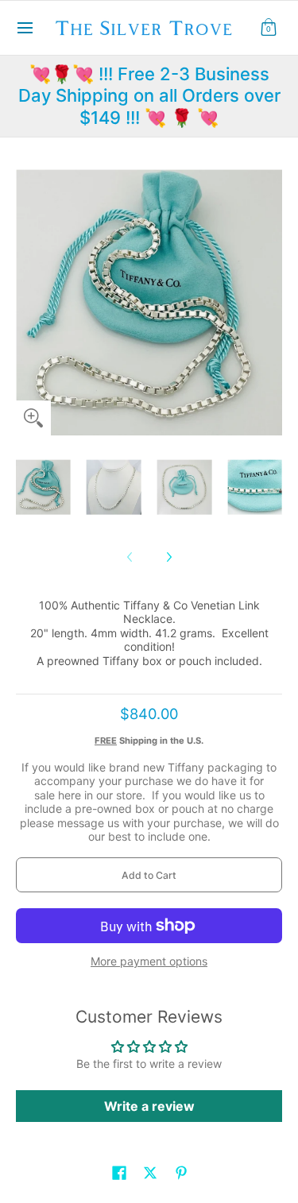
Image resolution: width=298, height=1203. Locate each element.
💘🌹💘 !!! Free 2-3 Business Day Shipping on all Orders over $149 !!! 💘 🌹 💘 (149, 96)
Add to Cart (149, 875)
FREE (106, 740)
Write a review (149, 1106)
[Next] (168, 557)
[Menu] (24, 28)
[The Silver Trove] (143, 28)
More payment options (149, 961)
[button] (268, 28)
